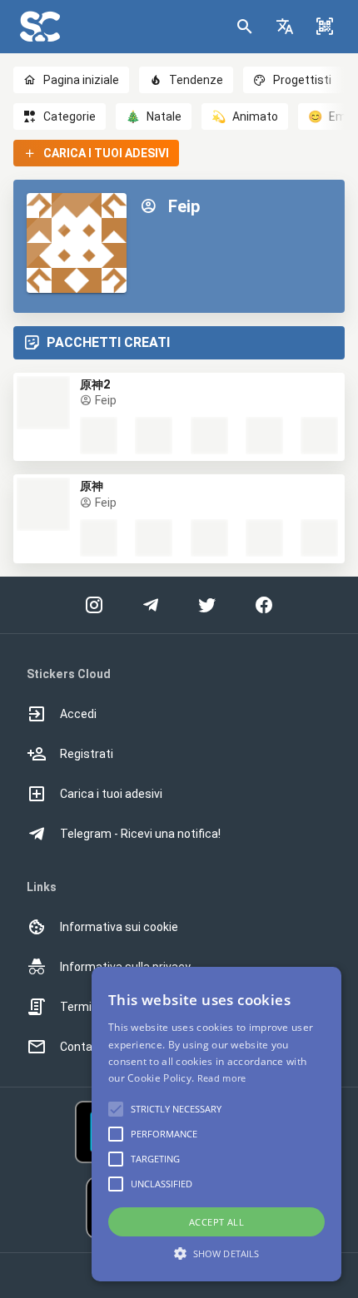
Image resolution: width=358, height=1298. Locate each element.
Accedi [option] (78, 714)
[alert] (216, 1124)
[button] (285, 27)
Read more (221, 1078)
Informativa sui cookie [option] (119, 927)
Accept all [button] (216, 1222)
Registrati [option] (86, 753)
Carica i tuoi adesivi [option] (111, 793)
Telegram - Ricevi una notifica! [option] (140, 833)
